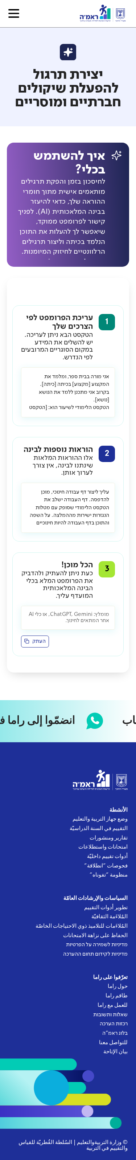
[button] (13, 13)
